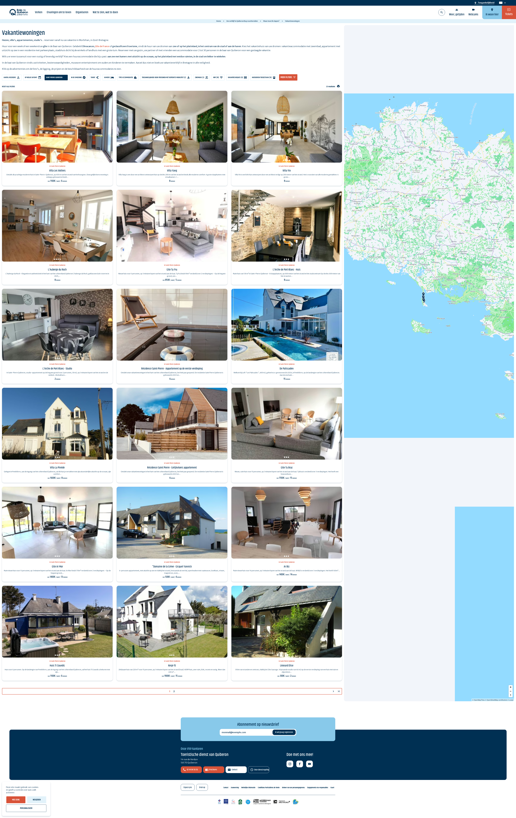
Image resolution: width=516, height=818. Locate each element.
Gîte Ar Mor (57, 566)
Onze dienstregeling (261, 769)
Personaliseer (26, 808)
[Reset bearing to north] (511, 695)
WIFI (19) (216, 77)
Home (218, 21)
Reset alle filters (8, 86)
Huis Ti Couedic (57, 665)
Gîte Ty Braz (287, 467)
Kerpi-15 (172, 665)
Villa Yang (172, 171)
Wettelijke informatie (248, 787)
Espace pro (188, 787)
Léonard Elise (286, 665)
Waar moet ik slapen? (271, 21)
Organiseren (82, 12)
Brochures (213, 769)
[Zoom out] (511, 691)
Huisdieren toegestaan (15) (262, 77)
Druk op (202, 787)
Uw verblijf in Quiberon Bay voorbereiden (242, 21)
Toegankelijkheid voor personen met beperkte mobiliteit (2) (164, 77)
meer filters (286, 77)
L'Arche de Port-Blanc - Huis (286, 270)
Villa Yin (287, 171)
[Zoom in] (511, 687)
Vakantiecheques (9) (235, 77)
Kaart (332, 787)
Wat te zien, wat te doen (105, 12)
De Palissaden (287, 368)
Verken (38, 12)
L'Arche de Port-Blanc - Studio (57, 368)
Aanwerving (235, 787)
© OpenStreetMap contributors (496, 700)
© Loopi (510, 700)
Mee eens (16, 799)
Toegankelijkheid (484, 2)
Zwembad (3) (199, 77)
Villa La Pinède (57, 467)
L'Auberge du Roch (57, 270)
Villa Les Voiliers (57, 171)
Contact (234, 769)
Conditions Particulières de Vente (269, 787)
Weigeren (37, 799)
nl (500, 3)
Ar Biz (286, 566)
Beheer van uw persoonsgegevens (293, 787)
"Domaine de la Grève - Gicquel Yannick (172, 566)
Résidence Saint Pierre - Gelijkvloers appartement (172, 467)
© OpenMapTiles (478, 700)
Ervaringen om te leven (59, 12)
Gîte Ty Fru (172, 270)
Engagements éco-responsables (317, 787)
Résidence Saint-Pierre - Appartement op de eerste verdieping (172, 368)
